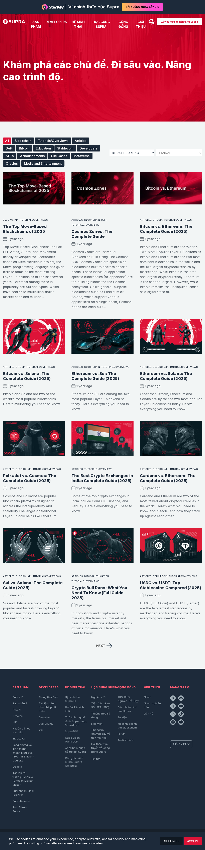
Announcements (32, 156)
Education (43, 148)
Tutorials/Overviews (53, 141)
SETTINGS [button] (171, 841)
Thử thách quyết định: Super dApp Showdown (76, 721)
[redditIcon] (181, 722)
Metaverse (81, 156)
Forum (122, 733)
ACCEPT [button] (193, 841)
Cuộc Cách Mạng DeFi (72, 739)
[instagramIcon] (173, 722)
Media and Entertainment (43, 163)
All (7, 141)
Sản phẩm (36, 24)
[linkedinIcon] (173, 714)
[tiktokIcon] (181, 714)
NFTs (10, 156)
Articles (80, 141)
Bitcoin (24, 148)
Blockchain (23, 141)
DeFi (9, 148)
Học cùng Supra (101, 24)
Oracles (12, 163)
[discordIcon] (181, 698)
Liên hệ (148, 713)
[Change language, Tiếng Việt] (152, 22)
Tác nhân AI (20, 703)
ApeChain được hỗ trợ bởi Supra (75, 749)
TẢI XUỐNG (142, 6)
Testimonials (126, 740)
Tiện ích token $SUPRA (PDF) (100, 705)
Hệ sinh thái (78, 24)
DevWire (44, 717)
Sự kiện (122, 717)
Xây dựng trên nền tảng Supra (179, 21)
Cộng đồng (123, 24)
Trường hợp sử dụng (100, 715)
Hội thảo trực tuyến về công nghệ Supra (100, 747)
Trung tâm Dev (48, 697)
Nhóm (147, 697)
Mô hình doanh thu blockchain (127, 725)
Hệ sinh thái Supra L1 (72, 699)
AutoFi (17, 709)
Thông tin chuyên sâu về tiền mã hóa (100, 733)
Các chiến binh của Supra (127, 709)
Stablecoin (65, 148)
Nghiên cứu (98, 697)
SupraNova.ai (21, 801)
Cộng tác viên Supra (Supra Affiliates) (74, 761)
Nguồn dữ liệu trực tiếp (21, 730)
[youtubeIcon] (181, 706)
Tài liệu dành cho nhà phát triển (47, 707)
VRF (15, 722)
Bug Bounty (46, 723)
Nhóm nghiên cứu (152, 705)
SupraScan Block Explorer (23, 792)
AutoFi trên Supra (20, 809)
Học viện (96, 723)
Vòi (41, 729)
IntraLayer (19, 738)
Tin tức (95, 758)
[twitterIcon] (173, 706)
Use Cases (59, 156)
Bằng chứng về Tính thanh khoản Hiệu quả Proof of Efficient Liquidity (23, 752)
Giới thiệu (141, 24)
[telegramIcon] (173, 698)
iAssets (17, 766)
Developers (56, 22)
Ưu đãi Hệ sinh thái (74, 709)
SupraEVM (71, 731)
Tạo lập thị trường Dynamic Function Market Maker (23, 778)
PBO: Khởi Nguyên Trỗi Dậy (128, 699)
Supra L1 (18, 697)
